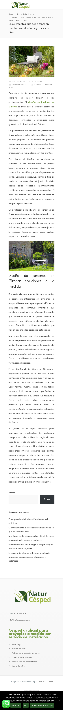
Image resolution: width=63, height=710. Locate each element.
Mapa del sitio (18, 666)
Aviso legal (17, 645)
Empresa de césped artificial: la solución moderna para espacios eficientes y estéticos (29, 557)
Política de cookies (20, 649)
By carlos (38, 81)
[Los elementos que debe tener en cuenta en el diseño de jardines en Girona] (31, 61)
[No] (59, 700)
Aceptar (16, 705)
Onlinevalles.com (45, 682)
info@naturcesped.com (19, 620)
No (25, 705)
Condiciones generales (22, 657)
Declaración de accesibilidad (24, 662)
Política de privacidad (42, 705)
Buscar (12, 493)
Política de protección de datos (26, 653)
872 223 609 (20, 614)
